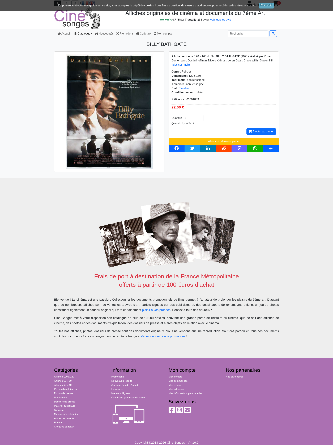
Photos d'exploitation (65, 389)
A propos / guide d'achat (124, 385)
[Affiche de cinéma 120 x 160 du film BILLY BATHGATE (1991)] (109, 111)
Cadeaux (145, 33)
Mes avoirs (175, 385)
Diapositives (60, 397)
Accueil (66, 33)
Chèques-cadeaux (64, 426)
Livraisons (116, 389)
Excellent (184, 88)
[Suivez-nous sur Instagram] (179, 411)
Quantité (177, 117)
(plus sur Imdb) (181, 64)
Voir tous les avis (220, 19)
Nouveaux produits (121, 380)
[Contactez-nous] (187, 411)
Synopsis (59, 410)
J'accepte (266, 5)
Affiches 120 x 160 (64, 376)
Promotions (126, 33)
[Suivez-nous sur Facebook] (172, 411)
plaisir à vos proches (156, 310)
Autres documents (64, 418)
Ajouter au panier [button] (263, 131)
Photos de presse (63, 393)
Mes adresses (176, 389)
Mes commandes (178, 380)
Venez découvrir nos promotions (163, 336)
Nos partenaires (234, 376)
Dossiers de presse (64, 401)
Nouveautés (106, 33)
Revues (58, 422)
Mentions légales (120, 393)
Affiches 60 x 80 (63, 380)
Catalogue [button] (83, 33)
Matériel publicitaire (64, 405)
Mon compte (164, 33)
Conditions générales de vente (128, 397)
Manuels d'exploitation (66, 414)
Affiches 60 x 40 (63, 385)
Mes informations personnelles (185, 393)
